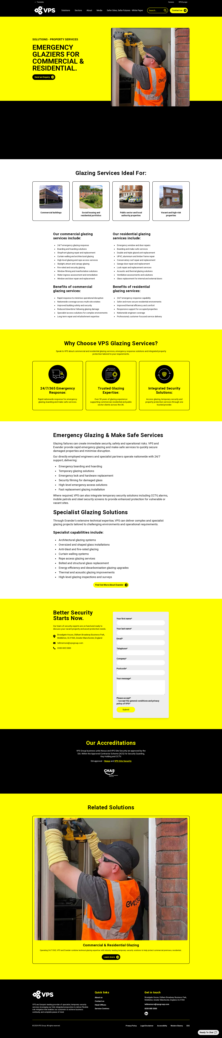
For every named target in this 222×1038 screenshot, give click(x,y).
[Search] (165, 10)
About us (99, 997)
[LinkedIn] (146, 1013)
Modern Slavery (177, 1026)
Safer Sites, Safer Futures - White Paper (125, 10)
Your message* (124, 678)
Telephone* (122, 648)
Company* (121, 658)
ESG (188, 1026)
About (89, 10)
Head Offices (100, 1005)
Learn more (109, 957)
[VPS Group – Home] (44, 10)
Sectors (78, 10)
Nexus (107, 761)
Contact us (99, 1001)
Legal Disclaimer (146, 1026)
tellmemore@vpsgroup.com (157, 1004)
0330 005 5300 (151, 1008)
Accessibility (162, 1026)
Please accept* (138, 701)
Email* (120, 638)
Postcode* (122, 668)
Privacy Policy (131, 1026)
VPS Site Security (122, 761)
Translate (40, 2)
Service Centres (102, 1008)
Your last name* (124, 628)
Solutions (40, 39)
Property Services (64, 39)
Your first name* (124, 618)
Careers (171, 2)
